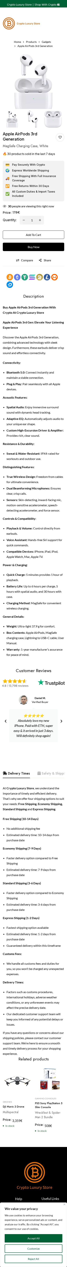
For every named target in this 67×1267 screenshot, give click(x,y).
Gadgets (46, 41)
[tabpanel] (33, 921)
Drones (7, 1101)
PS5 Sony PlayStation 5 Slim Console (48, 1105)
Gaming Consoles (45, 1098)
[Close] (64, 1204)
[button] (5, 721)
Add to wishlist (60, 137)
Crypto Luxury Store (30, 312)
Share (47, 260)
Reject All (33, 1258)
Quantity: (10, 220)
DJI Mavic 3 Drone (13, 1106)
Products (31, 41)
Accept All (34, 1238)
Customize (33, 1248)
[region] (33, 1235)
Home (17, 41)
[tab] (16, 774)
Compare (27, 260)
